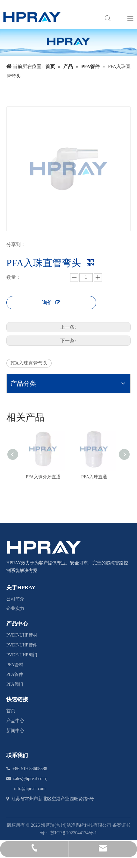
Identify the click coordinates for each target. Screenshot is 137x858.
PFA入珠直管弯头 (29, 363)
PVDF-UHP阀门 (21, 655)
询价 (47, 302)
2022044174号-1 (81, 833)
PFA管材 (14, 664)
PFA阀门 (14, 684)
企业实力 (15, 608)
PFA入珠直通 (94, 477)
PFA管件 (14, 674)
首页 (10, 710)
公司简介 (15, 599)
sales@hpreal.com (29, 778)
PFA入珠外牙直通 (43, 477)
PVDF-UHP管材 (21, 635)
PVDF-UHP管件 (21, 645)
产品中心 (15, 720)
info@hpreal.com (30, 788)
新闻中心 (15, 730)
